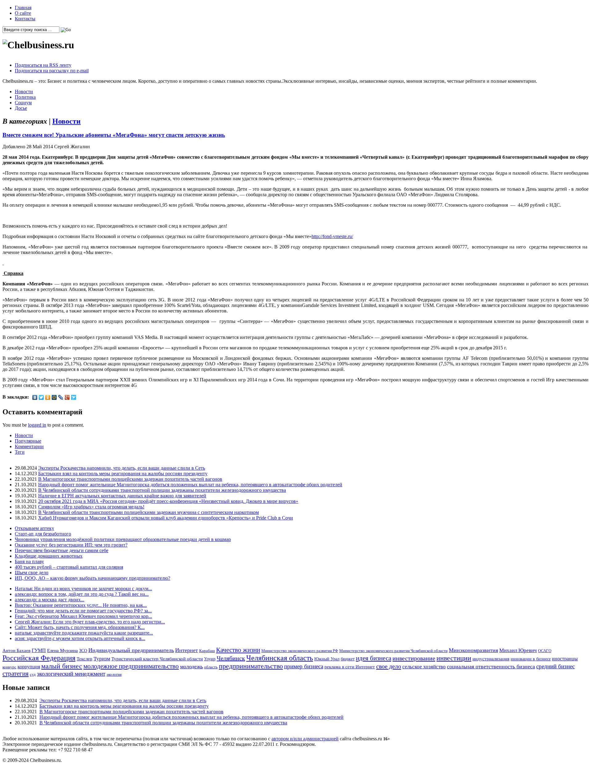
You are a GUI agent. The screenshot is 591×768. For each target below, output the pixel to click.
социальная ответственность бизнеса (491, 666)
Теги (20, 452)
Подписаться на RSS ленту (43, 65)
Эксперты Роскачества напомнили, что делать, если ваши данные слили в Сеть (121, 468)
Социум (23, 102)
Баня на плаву (29, 561)
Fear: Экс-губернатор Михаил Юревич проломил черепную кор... (83, 616)
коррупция (29, 667)
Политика (25, 97)
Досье (21, 108)
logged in (37, 425)
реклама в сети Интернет (349, 666)
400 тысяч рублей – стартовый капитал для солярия (69, 567)
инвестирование (413, 658)
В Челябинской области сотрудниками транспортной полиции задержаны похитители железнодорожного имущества (162, 490)
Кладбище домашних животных (48, 556)
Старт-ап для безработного (43, 533)
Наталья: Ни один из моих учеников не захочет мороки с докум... (83, 588)
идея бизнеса (373, 658)
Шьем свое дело (31, 572)
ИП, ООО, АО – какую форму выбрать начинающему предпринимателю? (92, 578)
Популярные (28, 441)
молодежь (191, 666)
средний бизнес (555, 666)
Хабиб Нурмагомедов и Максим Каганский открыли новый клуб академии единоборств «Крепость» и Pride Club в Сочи (165, 517)
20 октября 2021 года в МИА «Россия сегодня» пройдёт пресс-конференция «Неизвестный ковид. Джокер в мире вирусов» (168, 501)
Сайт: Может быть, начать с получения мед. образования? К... (80, 627)
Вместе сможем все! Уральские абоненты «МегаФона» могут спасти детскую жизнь (113, 135)
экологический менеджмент (71, 674)
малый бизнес (61, 666)
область (211, 667)
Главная (23, 7)
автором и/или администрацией (305, 738)
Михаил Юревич (518, 650)
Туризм (102, 659)
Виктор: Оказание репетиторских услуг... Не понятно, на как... (81, 605)
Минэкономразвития (473, 650)
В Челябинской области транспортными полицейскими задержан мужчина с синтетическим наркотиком (148, 512)
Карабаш (207, 650)
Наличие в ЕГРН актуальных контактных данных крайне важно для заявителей (122, 495)
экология (114, 674)
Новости (24, 91)
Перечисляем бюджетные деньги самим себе (61, 550)
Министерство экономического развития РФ (299, 650)
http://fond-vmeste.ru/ (332, 236)
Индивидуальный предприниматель (131, 650)
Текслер (84, 658)
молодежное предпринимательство (131, 666)
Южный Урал (327, 658)
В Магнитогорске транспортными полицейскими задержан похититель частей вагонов (130, 479)
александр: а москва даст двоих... (49, 599)
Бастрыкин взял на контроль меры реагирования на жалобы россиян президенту (122, 473)
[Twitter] (41, 397)
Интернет (186, 650)
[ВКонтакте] (35, 397)
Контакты (25, 18)
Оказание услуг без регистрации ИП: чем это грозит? (71, 544)
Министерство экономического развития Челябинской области (393, 650)
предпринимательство (251, 666)
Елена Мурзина (62, 650)
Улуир (209, 658)
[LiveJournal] (61, 397)
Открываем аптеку (34, 528)
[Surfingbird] (73, 397)
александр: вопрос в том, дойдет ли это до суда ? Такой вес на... (82, 594)
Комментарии (29, 446)
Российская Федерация (38, 658)
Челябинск (231, 658)
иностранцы (565, 658)
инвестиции (453, 658)
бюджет (348, 658)
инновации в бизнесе (531, 658)
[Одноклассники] (48, 397)
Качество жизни (238, 650)
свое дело (388, 666)
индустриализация (490, 658)
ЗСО (83, 650)
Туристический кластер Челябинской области (157, 658)
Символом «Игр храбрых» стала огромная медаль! (91, 506)
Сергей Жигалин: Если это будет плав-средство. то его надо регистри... (90, 621)
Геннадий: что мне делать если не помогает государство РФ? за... (83, 610)
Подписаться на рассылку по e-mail (52, 70)
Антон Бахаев (16, 650)
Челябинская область (279, 658)
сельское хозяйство (424, 667)
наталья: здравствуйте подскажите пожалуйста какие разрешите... (84, 632)
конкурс (9, 667)
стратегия (15, 673)
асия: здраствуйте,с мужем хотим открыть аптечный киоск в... (80, 638)
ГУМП (39, 650)
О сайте (23, 13)
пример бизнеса (303, 666)
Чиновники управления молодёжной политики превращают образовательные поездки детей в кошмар (123, 539)
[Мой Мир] (54, 397)
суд (33, 674)
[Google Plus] (67, 397)
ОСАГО (544, 650)
